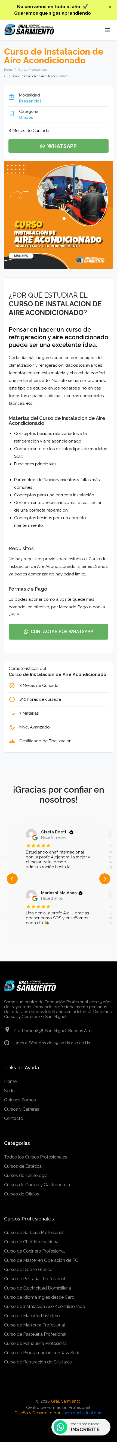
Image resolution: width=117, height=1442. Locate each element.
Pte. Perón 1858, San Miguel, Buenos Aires (53, 1030)
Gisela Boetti (54, 832)
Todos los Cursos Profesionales (35, 1157)
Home (8, 69)
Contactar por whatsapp (62, 631)
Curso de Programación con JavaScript (43, 1352)
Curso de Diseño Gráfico (28, 1269)
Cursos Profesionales (33, 69)
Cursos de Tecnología (26, 1175)
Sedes (10, 1090)
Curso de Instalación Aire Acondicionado (44, 1306)
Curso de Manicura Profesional (34, 1325)
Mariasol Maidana (59, 892)
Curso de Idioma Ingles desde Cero (39, 1297)
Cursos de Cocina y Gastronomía (37, 1184)
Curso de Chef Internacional (32, 1241)
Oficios (26, 117)
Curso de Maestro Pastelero (32, 1315)
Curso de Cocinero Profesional (34, 1251)
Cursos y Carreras (21, 1109)
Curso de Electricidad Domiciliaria (37, 1288)
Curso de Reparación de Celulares (38, 1362)
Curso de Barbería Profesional (33, 1232)
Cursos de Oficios (21, 1194)
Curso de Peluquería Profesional (36, 1343)
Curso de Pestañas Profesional (34, 1278)
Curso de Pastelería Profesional (35, 1334)
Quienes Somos (20, 1099)
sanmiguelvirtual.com (82, 1412)
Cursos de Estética (23, 1166)
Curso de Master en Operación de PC (41, 1260)
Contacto (13, 1118)
